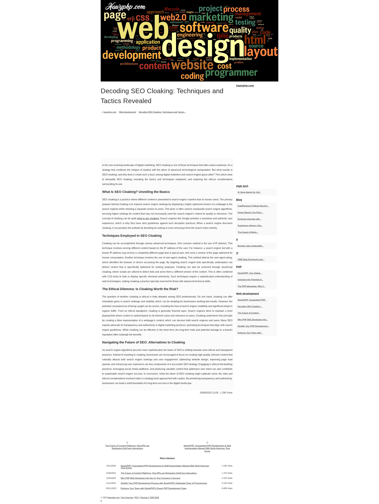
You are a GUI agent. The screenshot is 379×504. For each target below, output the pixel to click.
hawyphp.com (109, 112)
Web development (127, 112)
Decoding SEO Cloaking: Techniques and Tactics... (162, 112)
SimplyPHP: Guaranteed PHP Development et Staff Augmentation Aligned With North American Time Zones (165, 467)
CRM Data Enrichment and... (251, 259)
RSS (137, 497)
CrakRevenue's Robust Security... (253, 206)
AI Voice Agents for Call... (249, 192)
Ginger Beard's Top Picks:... (251, 212)
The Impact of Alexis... (248, 232)
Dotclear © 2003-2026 (149, 497)
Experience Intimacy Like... (250, 225)
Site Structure (127, 497)
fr (101, 501)
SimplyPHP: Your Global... (250, 273)
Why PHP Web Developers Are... (253, 319)
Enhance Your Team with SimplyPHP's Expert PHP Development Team (154, 488)
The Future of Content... (249, 313)
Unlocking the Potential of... (250, 279)
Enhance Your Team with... (250, 333)
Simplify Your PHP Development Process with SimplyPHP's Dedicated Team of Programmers (164, 483)
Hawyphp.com (113, 497)
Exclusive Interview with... (249, 219)
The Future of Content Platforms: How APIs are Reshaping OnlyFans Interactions (127, 447)
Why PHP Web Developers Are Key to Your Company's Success (150, 478)
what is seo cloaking (148, 218)
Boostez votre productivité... (251, 246)
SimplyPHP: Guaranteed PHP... (252, 300)
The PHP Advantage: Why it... (251, 286)
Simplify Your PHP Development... (253, 326)
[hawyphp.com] (189, 40)
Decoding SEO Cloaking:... (250, 306)
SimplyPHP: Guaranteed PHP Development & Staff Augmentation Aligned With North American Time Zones (207, 448)
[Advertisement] (167, 136)
